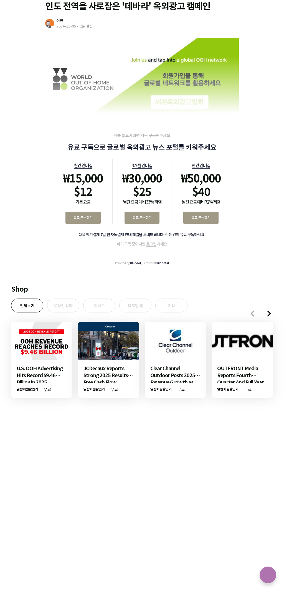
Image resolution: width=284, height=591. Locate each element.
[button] (269, 313)
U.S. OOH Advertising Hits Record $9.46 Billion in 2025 (40, 374)
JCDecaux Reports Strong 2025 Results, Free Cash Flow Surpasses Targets (106, 378)
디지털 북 (135, 305)
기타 (171, 305)
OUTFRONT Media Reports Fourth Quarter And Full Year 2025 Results (240, 378)
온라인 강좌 (63, 305)
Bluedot (135, 263)
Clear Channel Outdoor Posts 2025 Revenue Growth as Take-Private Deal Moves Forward (172, 381)
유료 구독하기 (83, 217)
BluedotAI (162, 263)
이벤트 (99, 305)
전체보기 (27, 305)
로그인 (151, 244)
